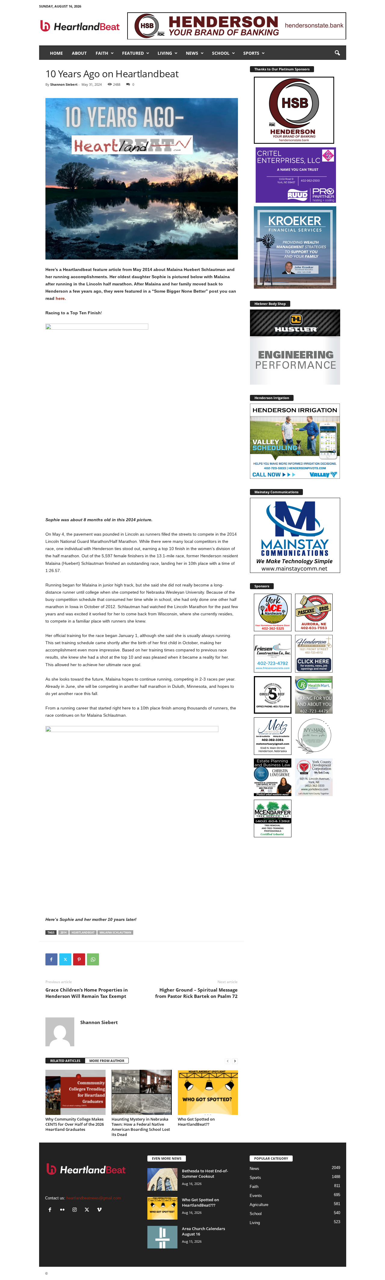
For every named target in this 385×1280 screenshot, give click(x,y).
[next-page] (235, 1061)
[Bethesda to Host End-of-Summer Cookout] (162, 1179)
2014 (63, 932)
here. (60, 298)
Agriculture (259, 1204)
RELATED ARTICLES (65, 1060)
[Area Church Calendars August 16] (162, 1237)
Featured (133, 53)
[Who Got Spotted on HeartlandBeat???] (162, 1208)
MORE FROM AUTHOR (106, 1060)
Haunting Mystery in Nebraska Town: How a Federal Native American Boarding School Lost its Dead (141, 1126)
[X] (65, 959)
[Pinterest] (79, 959)
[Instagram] (76, 1210)
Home (56, 53)
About (79, 53)
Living (165, 53)
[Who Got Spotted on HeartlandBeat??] (208, 1092)
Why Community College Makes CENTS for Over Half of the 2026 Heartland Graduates (74, 1124)
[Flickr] (63, 1210)
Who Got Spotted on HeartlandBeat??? (200, 1202)
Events (256, 1195)
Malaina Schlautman (115, 932)
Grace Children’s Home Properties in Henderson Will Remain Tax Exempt (86, 993)
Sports (251, 53)
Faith (102, 53)
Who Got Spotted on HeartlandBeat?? (196, 1121)
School (220, 53)
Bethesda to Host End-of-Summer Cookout (205, 1173)
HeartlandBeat (83, 932)
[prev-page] (228, 1061)
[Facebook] (51, 959)
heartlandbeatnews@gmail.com (93, 1198)
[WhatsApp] (93, 959)
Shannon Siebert (64, 84)
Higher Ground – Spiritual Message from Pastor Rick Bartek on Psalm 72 (196, 993)
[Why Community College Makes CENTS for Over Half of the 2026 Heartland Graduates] (75, 1092)
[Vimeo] (100, 1210)
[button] (337, 53)
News (192, 53)
